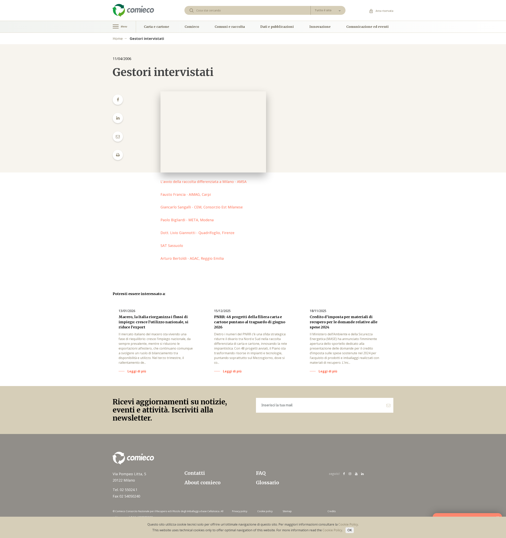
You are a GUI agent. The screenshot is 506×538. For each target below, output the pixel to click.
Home (118, 38)
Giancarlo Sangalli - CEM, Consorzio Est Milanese (201, 207)
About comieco (202, 483)
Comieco (192, 27)
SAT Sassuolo (171, 245)
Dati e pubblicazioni (277, 27)
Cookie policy (265, 511)
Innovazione (320, 27)
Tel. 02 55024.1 (125, 489)
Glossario (267, 483)
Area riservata (384, 11)
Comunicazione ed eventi (367, 27)
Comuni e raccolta (230, 27)
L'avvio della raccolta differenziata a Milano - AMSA (203, 181)
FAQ (261, 473)
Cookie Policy (348, 524)
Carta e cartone (156, 27)
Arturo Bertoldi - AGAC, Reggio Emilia (192, 258)
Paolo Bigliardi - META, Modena (187, 219)
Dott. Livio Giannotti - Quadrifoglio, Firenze (197, 232)
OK (349, 530)
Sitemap (287, 511)
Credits (332, 511)
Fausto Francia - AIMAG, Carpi (185, 194)
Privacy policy (239, 511)
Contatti (194, 473)
